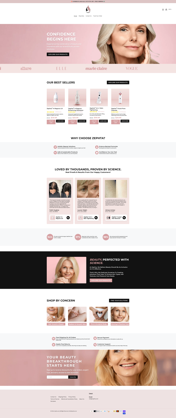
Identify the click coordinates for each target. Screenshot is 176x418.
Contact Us (53, 397)
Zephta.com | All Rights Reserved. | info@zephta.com (65, 411)
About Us (81, 399)
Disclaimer (53, 401)
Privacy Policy (71, 397)
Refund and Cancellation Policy (69, 399)
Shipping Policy (62, 397)
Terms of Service (55, 399)
